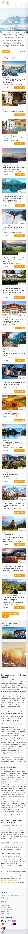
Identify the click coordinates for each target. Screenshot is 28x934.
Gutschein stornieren (6, 911)
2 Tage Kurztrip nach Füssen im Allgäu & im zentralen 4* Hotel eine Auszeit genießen (13, 198)
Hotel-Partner (4, 915)
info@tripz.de (4, 898)
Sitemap (16, 932)
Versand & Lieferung (6, 907)
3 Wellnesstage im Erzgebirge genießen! (13, 138)
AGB (18, 930)
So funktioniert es (5, 904)
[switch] (3, 932)
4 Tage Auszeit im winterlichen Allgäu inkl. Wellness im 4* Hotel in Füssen (14, 444)
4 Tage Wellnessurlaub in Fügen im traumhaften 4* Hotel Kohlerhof (13, 474)
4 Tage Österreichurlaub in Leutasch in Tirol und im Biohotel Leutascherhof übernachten (13, 290)
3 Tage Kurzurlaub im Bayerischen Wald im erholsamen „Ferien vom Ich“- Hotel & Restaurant (14, 167)
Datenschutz (22, 930)
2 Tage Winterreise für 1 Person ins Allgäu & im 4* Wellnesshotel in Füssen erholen (14, 505)
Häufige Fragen (5, 905)
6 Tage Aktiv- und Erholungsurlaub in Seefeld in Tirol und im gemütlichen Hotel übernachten (13, 536)
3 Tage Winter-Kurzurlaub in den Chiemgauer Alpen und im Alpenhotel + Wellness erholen (13, 568)
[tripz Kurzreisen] (6, 2)
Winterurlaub (5, 680)
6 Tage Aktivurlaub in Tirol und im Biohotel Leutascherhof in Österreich (14, 384)
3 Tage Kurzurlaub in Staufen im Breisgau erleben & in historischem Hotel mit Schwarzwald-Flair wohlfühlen (13, 600)
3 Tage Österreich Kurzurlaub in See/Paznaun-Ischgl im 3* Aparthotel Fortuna (13, 321)
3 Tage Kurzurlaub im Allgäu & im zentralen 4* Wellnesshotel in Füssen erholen (14, 81)
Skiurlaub (9, 831)
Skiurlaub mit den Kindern (8, 708)
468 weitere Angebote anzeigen (10, 615)
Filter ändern (6, 51)
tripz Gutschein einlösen (7, 909)
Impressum (12, 932)
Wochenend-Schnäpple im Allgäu (14, 110)
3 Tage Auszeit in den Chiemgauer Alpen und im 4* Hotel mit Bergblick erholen (14, 229)
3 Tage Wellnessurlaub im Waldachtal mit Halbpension (12, 414)
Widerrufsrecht (5, 913)
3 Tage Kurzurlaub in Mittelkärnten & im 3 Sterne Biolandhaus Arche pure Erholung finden (14, 352)
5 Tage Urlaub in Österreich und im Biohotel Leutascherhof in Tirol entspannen (14, 259)
